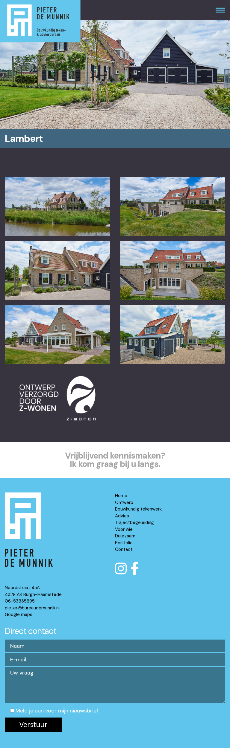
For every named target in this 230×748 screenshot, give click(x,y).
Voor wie (124, 529)
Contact (124, 549)
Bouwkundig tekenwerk (138, 509)
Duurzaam (125, 536)
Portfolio (124, 543)
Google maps (18, 614)
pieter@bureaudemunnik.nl (32, 608)
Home (121, 496)
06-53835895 (20, 601)
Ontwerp (124, 502)
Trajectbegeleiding (134, 522)
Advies (122, 516)
